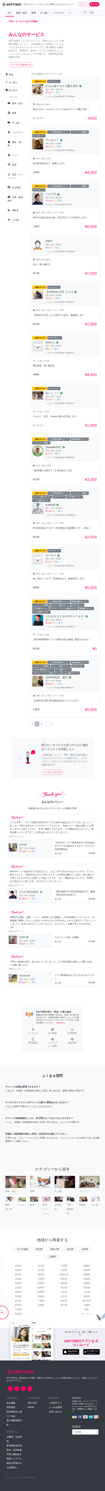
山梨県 (41, 1279)
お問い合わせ (55, 1412)
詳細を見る (60, 1023)
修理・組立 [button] (21, 13)
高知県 (87, 1270)
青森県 (18, 1270)
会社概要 (11, 1403)
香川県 (64, 1305)
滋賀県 (41, 1305)
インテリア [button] (58, 13)
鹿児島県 (86, 1301)
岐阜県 (41, 1287)
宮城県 (18, 1279)
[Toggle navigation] (101, 4)
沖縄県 (87, 1305)
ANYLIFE (32, 1403)
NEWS (31, 1407)
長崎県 (87, 1283)
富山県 (41, 1266)
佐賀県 (87, 1279)
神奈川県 (54, 1249)
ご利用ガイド (55, 1403)
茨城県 (18, 1296)
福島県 (18, 1292)
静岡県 (41, 1292)
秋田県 (18, 1283)
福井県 (41, 1274)
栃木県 (18, 1301)
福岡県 (87, 1274)
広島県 (64, 1292)
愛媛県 (87, 1266)
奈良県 (64, 1270)
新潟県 (18, 1314)
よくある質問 (55, 1407)
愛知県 (41, 1296)
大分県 (87, 1292)
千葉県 (18, 1309)
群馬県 (18, 1305)
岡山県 (64, 1287)
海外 (87, 1309)
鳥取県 (64, 1279)
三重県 (41, 1301)
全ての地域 (22, 1249)
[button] (33, 1031)
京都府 (52, 1256)
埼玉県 (70, 1249)
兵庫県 (64, 1266)
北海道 (18, 1266)
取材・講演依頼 (14, 1450)
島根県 (64, 1283)
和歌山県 (64, 1274)
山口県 (64, 1296)
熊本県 (87, 1287)
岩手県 (18, 1274)
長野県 (41, 1283)
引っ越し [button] (44, 13)
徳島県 (64, 1301)
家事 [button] (33, 13)
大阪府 (84, 1249)
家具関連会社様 (14, 1445)
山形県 (18, 1287)
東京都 (39, 1249)
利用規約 (11, 1407)
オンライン (86, 1314)
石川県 (41, 1270)
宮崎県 (87, 1296)
